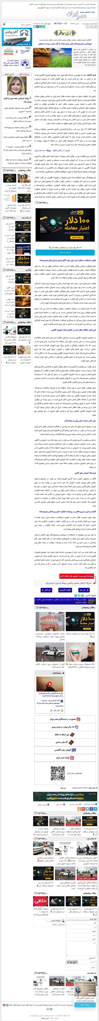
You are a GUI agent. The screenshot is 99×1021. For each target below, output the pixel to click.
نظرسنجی (69, 4)
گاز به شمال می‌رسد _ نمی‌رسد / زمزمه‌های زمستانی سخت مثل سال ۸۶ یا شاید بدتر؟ (50, 703)
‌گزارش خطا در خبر (91, 27)
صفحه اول (93, 4)
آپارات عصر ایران (62, 757)
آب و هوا (63, 4)
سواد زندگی (43, 4)
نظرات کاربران (65, 590)
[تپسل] (36, 202)
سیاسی (37, 4)
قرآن (63, 8)
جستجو (75, 4)
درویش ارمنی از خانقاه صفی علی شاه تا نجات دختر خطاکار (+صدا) (17, 64)
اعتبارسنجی (61, 924)
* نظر (94, 939)
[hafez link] (65, 33)
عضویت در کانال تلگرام (61, 150)
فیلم (54, 8)
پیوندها (45, 1005)
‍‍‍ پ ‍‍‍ (64, 23)
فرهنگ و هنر (76, 8)
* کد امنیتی (92, 958)
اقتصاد (30, 4)
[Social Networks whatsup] (82, 595)
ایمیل (94, 931)
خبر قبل (48, 590)
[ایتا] (79, 809)
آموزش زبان (41, 8)
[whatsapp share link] (43, 26)
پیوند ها (50, 4)
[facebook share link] (37, 26)
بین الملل (83, 8)
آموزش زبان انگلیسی (62, 750)
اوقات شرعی (56, 4)
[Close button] (95, 980)
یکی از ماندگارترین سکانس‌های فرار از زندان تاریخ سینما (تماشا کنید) (51, 694)
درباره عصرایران (71, 1005)
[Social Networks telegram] (75, 595)
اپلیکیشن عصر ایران (74, 773)
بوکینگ (54, 924)
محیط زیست (85, 24)
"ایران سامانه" (45, 1018)
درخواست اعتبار (65, 252)
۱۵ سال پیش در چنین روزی (63, 727)
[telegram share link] (40, 26)
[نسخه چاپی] (55, 23)
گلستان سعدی (61, 742)
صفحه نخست (93, 24)
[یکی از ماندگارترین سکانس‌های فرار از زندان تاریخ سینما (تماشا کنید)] (49, 684)
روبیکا (49, 150)
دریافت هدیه (85, 1004)
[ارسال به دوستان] (57, 23)
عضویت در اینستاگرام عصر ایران (63, 719)
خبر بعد (83, 590)
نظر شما (93, 919)
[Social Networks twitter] (79, 595)
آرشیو (80, 4)
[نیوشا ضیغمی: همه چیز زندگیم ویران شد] (17, 85)
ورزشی (89, 8)
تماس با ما (86, 4)
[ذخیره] (59, 24)
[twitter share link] (34, 26)
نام (95, 923)
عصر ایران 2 (48, 8)
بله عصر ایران (39, 150)
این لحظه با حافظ (62, 734)
